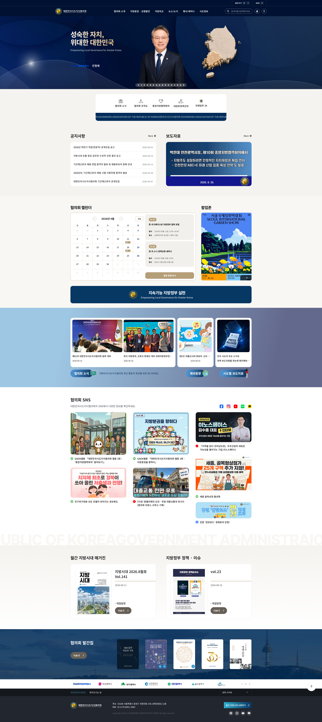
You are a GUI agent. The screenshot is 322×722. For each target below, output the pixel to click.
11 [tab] (168, 85)
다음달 (121, 219)
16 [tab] (183, 85)
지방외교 (159, 11)
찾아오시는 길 (95, 692)
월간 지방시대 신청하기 (236, 705)
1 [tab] (138, 85)
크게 (244, 3)
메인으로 (85, 705)
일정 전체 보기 (170, 275)
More (150, 135)
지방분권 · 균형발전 (140, 11)
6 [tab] (153, 85)
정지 (247, 277)
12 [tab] (171, 85)
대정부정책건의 (181, 106)
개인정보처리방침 (78, 692)
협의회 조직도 (141, 105)
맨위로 (311, 686)
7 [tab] (156, 85)
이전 (242, 684)
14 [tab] (177, 85)
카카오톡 (250, 406)
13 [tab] (174, 85)
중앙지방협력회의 (161, 105)
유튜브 (235, 406)
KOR (257, 3)
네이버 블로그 (243, 406)
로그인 (257, 11)
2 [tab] (141, 85)
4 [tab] (147, 85)
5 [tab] (150, 85)
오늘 (139, 218)
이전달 (95, 219)
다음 (250, 684)
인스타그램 (228, 406)
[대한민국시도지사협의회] (70, 11)
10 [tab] (165, 85)
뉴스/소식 (173, 11)
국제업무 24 (201, 105)
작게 (248, 3)
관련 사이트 (227, 692)
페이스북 (221, 406)
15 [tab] (180, 85)
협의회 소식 (120, 105)
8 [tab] (159, 85)
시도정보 (204, 11)
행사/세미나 (189, 11)
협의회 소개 (119, 11)
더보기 (76, 655)
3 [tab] (144, 85)
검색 (228, 11)
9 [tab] (162, 85)
